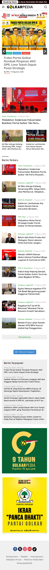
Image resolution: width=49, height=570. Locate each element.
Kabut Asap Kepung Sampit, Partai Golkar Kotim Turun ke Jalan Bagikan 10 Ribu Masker (32, 275)
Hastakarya (12, 116)
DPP (19, 217)
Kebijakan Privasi (13, 559)
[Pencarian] (45, 7)
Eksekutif (28, 200)
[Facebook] (15, 549)
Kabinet (21, 200)
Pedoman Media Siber (33, 559)
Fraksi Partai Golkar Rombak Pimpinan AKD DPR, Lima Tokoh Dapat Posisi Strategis (20, 63)
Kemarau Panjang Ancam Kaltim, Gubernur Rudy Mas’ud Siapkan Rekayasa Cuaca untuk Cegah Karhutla (24, 418)
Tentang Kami (12, 556)
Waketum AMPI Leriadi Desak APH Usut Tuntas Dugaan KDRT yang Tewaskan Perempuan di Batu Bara (24, 408)
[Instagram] (25, 549)
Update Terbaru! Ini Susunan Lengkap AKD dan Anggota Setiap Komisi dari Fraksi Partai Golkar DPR (24, 380)
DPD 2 (20, 268)
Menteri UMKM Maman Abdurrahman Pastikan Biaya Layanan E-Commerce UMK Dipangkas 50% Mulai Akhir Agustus (32, 260)
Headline (17, 53)
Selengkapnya (24, 337)
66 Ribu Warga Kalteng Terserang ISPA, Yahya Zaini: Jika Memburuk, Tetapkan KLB (12, 146)
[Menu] (3, 7)
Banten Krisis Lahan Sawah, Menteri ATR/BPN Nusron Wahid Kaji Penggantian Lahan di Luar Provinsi (31, 326)
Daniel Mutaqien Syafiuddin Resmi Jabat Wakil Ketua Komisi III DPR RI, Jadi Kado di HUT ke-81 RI (24, 399)
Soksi (4, 116)
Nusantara (28, 268)
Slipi (24, 217)
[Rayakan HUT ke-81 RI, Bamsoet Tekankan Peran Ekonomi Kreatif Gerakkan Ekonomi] (9, 307)
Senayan (8, 53)
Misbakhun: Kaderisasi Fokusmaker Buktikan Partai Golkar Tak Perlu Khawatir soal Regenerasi (21, 123)
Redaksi (24, 556)
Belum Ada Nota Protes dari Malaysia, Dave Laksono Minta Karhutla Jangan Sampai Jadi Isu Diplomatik (32, 241)
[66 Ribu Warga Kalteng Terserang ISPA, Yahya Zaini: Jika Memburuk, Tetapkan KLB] (12, 136)
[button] (4, 51)
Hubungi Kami (37, 556)
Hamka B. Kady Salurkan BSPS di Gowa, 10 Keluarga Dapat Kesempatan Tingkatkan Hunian (22, 389)
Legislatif (26, 53)
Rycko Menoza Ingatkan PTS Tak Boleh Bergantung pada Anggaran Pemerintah (32, 291)
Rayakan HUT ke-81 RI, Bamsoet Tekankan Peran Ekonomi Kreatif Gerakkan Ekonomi (31, 309)
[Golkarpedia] (19, 7)
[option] (24, 48)
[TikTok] (34, 549)
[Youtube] (30, 549)
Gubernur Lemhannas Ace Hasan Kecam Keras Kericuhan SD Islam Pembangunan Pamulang (35, 146)
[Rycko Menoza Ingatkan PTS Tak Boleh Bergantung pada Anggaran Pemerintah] (9, 290)
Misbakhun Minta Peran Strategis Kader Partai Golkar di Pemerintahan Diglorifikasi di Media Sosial (31, 224)
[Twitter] (20, 549)
